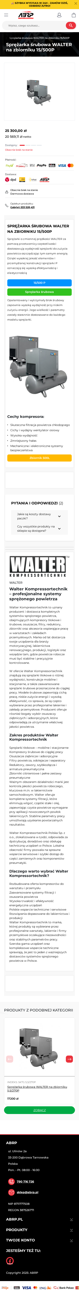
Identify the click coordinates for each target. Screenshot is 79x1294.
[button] (59, 15)
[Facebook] (10, 1261)
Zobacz (39, 1110)
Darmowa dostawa (22, 193)
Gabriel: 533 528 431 (22, 207)
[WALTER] (39, 566)
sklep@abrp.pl (27, 1192)
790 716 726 (25, 1181)
